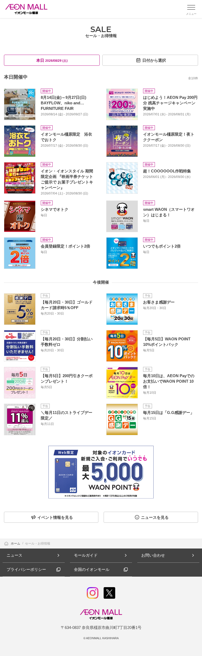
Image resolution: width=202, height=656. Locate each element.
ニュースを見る (155, 517)
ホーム (16, 543)
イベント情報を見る (55, 517)
